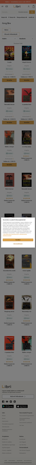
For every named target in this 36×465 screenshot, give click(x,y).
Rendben (18, 239)
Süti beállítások (17, 243)
